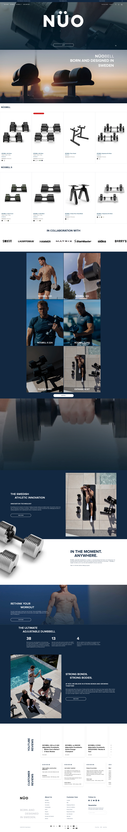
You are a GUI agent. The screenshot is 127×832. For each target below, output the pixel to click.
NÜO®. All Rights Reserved (26, 827)
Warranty (68, 816)
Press (46, 809)
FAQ (67, 802)
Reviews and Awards (49, 816)
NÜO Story (47, 802)
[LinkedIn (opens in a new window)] (96, 800)
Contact (68, 800)
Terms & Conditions (71, 807)
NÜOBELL (12, 4)
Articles (46, 818)
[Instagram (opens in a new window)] (91, 800)
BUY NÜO (6, 4)
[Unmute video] (115, 46)
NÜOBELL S (18, 4)
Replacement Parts (71, 811)
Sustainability (47, 807)
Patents (46, 811)
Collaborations (70, 818)
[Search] (115, 4)
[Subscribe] (105, 812)
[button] (42, 759)
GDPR (101, 827)
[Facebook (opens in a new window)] (89, 800)
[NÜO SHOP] (24, 797)
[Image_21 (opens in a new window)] (98, 800)
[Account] (118, 4)
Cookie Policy (105, 827)
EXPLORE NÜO (26, 4)
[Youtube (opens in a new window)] (93, 800)
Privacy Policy (69, 809)
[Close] (122, 1)
